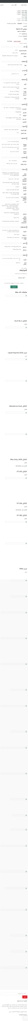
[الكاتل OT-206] (16, 488)
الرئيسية (25, 23)
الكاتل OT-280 (22, 515)
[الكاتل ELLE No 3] (16, 305)
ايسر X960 (23, 568)
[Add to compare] (25, 318)
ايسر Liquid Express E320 (17, 352)
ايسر (26, 356)
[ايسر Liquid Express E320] (16, 337)
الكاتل (25, 324)
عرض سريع (21, 318)
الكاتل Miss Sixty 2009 (18, 459)
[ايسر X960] (16, 532)
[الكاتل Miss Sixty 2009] (16, 423)
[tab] (17, 41)
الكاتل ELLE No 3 (21, 320)
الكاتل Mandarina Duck (18, 406)
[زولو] (14, 786)
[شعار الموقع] (14, 5)
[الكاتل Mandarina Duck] (16, 369)
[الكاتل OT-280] (21, 510)
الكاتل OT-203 (22, 471)
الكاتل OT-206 (22, 503)
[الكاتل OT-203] (21, 466)
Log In (14, 287)
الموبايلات (19, 23)
